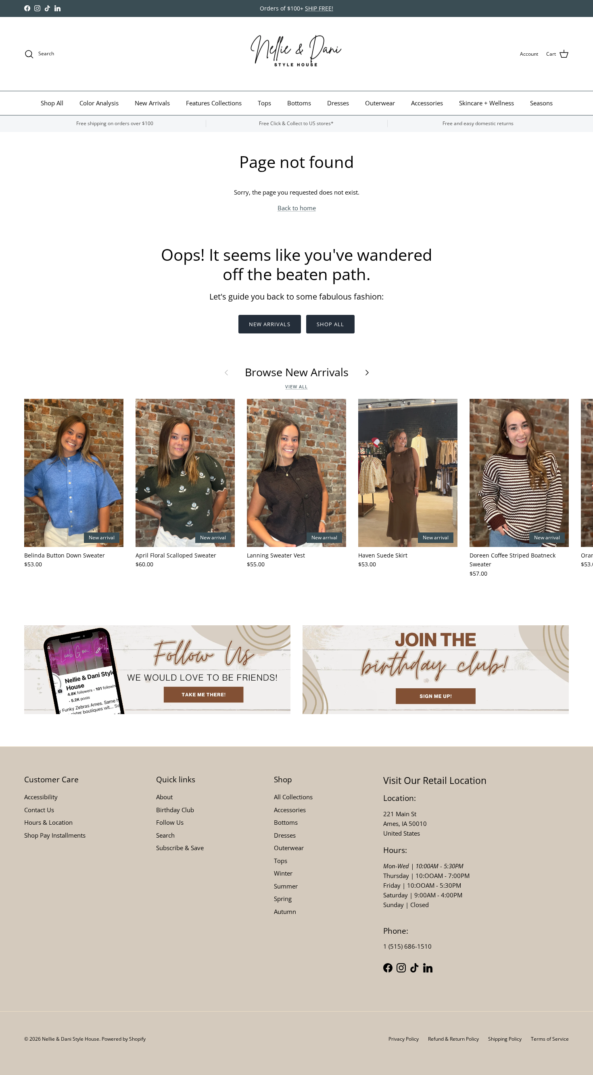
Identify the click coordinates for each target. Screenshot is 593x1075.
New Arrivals (152, 103)
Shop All (52, 103)
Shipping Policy (505, 1038)
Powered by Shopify (124, 1038)
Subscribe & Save (180, 848)
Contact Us (39, 810)
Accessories (427, 103)
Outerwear (380, 103)
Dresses (338, 103)
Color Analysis (99, 103)
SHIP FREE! (319, 8)
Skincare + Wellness (486, 103)
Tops (264, 103)
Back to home (297, 208)
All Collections (293, 797)
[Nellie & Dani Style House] (296, 54)
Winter (283, 873)
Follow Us (170, 822)
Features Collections (214, 103)
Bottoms (299, 103)
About (164, 797)
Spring (283, 899)
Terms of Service (550, 1038)
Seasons (541, 103)
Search (165, 835)
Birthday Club (175, 810)
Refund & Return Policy (453, 1038)
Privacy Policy (403, 1038)
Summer (286, 886)
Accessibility (41, 797)
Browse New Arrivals (297, 372)
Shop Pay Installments (55, 835)
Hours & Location (48, 822)
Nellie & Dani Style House (70, 1038)
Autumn (285, 911)
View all (296, 386)
